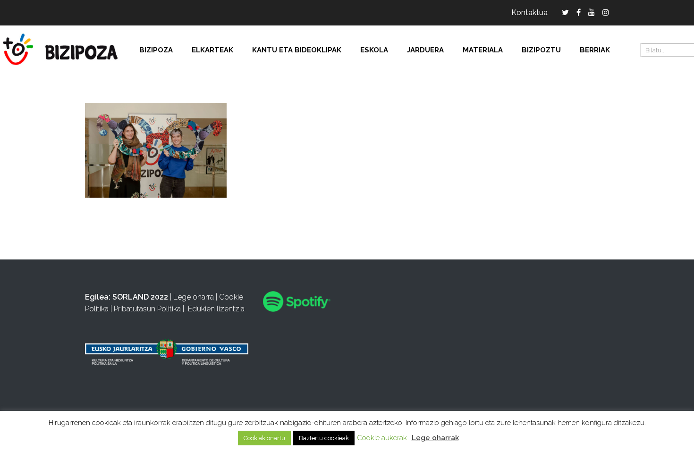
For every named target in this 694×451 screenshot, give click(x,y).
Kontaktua (529, 12)
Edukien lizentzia (216, 308)
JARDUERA (425, 50)
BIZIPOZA (156, 50)
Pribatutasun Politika (147, 308)
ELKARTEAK (212, 50)
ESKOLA (374, 50)
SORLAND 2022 (140, 296)
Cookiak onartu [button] (264, 438)
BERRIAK (595, 50)
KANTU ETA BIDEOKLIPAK (296, 50)
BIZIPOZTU (541, 50)
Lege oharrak (435, 438)
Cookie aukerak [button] (382, 438)
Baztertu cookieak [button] (324, 438)
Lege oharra (193, 296)
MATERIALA (483, 50)
